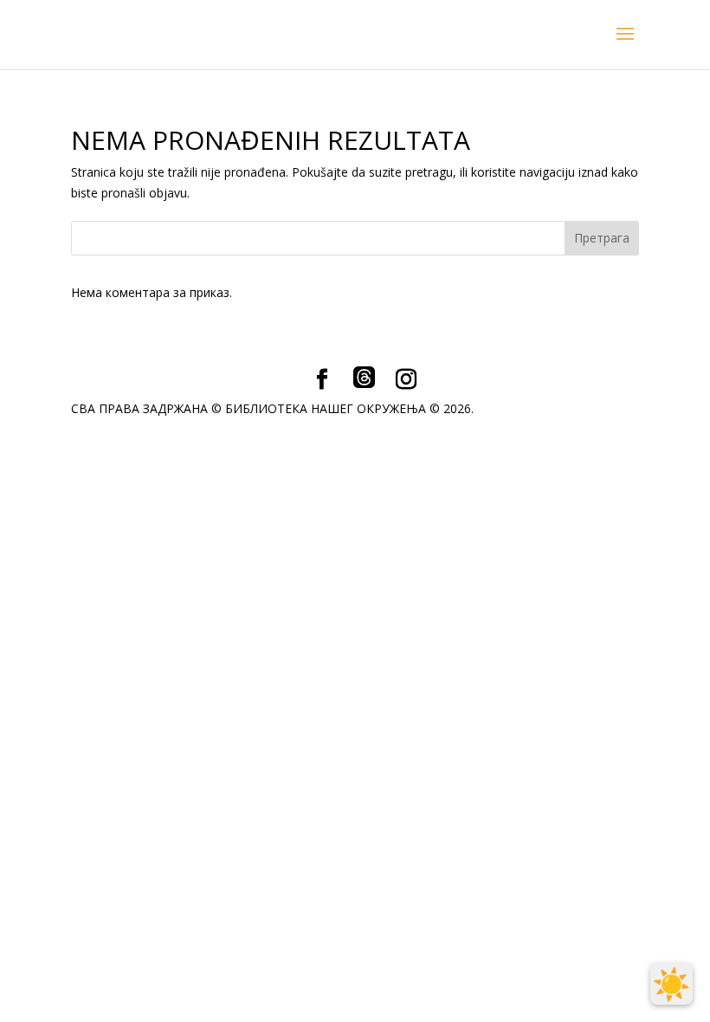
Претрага (601, 238)
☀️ (671, 984)
